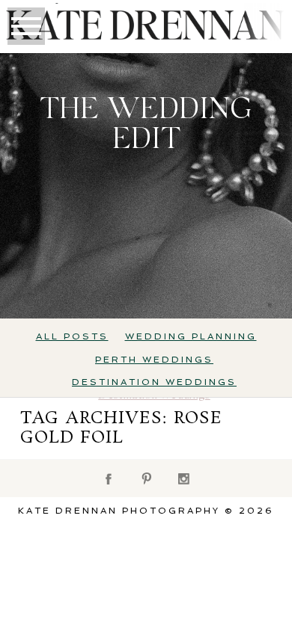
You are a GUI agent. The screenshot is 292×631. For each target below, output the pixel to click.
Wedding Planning (191, 336)
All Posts (72, 336)
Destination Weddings (154, 382)
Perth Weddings (154, 359)
